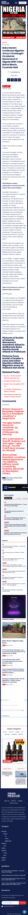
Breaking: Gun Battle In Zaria (12, 381)
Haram (20, 477)
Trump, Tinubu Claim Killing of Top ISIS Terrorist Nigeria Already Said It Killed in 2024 (15, 526)
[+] (21, 710)
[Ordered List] (10, 710)
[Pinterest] (15, 79)
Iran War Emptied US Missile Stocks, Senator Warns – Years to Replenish (13, 584)
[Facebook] (8, 79)
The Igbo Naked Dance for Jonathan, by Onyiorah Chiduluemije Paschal (11, 428)
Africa (4, 42)
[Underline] (6, 710)
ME (5, 502)
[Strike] (8, 710)
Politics (6, 522)
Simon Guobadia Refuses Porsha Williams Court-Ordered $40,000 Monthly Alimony (13, 670)
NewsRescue (16, 72)
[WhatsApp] (19, 79)
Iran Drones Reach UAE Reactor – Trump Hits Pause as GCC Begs (15, 505)
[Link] (17, 710)
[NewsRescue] (5, 3)
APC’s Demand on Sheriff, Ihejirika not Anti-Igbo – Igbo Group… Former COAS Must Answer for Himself (13, 444)
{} (19, 710)
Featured (19, 498)
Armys (7, 477)
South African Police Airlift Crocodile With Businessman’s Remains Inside (12, 661)
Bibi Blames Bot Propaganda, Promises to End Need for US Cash (13, 578)
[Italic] (4, 710)
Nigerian (5, 479)
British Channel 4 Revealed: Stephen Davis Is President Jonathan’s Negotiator (13, 413)
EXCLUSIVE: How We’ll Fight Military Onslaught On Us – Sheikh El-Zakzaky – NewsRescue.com (20, 781)
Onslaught (10, 479)
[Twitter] (12, 79)
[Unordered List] (12, 710)
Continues (16, 477)
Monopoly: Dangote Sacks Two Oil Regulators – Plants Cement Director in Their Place (13, 680)
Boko (11, 477)
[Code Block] (15, 710)
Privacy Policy (16, 906)
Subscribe (22, 902)
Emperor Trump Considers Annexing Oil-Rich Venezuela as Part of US (15, 533)
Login (25, 700)
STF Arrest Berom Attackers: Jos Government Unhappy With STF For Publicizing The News (13, 651)
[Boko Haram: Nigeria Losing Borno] (14, 630)
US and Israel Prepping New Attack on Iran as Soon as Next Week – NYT (15, 518)
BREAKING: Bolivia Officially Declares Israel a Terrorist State (7, 774)
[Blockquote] (13, 710)
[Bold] (2, 710)
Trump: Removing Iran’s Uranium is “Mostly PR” (14, 511)
